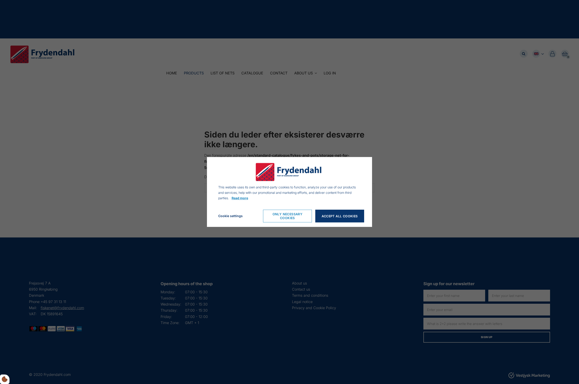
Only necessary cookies (288, 216)
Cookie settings (230, 216)
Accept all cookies (340, 216)
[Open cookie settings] (4, 379)
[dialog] (289, 192)
